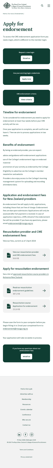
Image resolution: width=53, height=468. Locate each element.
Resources (27, 404)
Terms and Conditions (26, 450)
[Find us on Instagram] (32, 435)
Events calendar (26, 409)
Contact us (26, 425)
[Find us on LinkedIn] (19, 435)
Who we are (26, 420)
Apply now (26, 79)
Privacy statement (26, 457)
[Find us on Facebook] (25, 435)
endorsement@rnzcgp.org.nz (20, 223)
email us (26, 356)
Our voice (11, 14)
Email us (26, 58)
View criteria (26, 99)
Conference (26, 415)
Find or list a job (26, 389)
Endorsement (19, 14)
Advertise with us (26, 394)
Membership (26, 399)
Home (5, 14)
